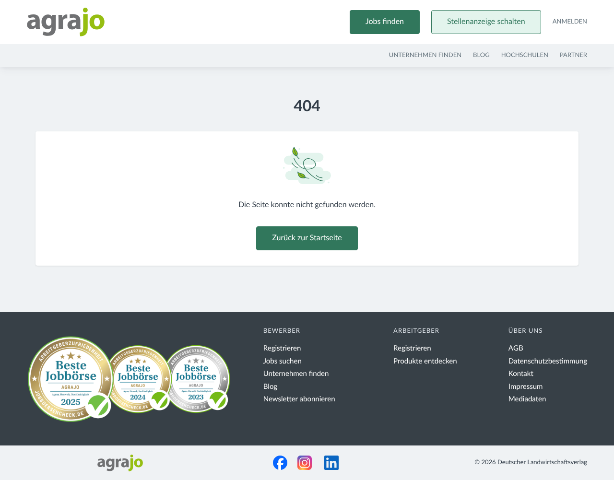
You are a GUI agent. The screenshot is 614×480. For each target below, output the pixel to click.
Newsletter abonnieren (299, 399)
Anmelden (570, 22)
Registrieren (282, 348)
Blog (481, 55)
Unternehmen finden (425, 55)
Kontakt (520, 373)
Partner (573, 55)
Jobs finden (385, 22)
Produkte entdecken (425, 361)
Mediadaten (527, 399)
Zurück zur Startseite (307, 238)
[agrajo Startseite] (66, 22)
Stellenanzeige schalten (486, 22)
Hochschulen (524, 55)
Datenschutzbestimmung (547, 361)
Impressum (525, 386)
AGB (515, 348)
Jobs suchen (282, 361)
